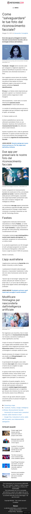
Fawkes (13, 407)
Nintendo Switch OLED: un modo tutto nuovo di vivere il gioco (17, 441)
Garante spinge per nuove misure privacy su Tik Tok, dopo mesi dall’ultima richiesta (15, 145)
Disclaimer (20, 511)
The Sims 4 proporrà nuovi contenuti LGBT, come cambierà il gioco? (18, 456)
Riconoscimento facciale (16, 410)
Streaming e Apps (9, 405)
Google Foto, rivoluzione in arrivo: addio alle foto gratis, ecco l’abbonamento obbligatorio (15, 419)
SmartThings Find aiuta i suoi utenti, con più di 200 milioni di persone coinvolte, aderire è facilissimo (18, 465)
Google (18, 407)
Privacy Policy (12, 511)
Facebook (7, 407)
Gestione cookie (27, 512)
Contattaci (15, 502)
